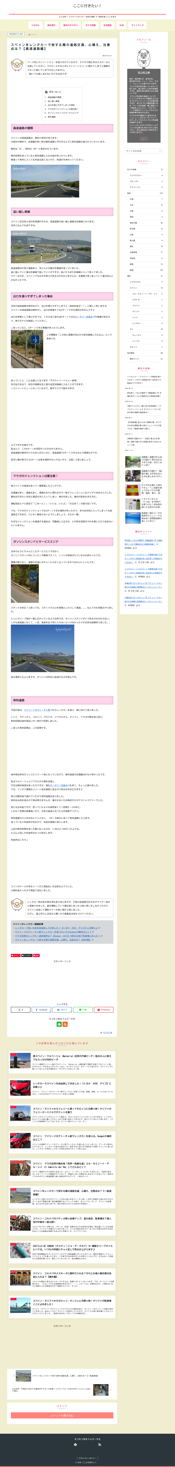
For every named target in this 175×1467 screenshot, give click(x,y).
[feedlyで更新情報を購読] (59, 1024)
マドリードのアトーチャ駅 (37, 710)
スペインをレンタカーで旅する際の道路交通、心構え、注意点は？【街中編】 (53, 940)
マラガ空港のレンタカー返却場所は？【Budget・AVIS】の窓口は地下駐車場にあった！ (57, 936)
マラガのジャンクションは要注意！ (63, 109)
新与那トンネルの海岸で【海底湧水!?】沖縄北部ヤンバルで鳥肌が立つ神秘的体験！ (144, 394)
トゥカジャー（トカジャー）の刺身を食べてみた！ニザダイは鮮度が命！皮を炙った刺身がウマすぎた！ (144, 380)
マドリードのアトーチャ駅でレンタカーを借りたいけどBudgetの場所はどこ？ (53, 932)
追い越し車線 (53, 101)
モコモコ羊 (144, 72)
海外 (37, 955)
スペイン (17, 955)
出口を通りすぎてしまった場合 (61, 105)
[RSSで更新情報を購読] (65, 1024)
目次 (51, 92)
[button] (160, 150)
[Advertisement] (62, 981)
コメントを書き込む (62, 1415)
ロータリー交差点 (84, 317)
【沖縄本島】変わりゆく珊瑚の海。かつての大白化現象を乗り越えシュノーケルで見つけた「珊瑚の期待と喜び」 (144, 425)
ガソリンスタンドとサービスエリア (63, 113)
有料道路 (51, 117)
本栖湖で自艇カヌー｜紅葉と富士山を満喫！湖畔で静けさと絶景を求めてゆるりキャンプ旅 (144, 442)
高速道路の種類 (54, 97)
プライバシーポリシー (87, 1458)
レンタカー (28, 955)
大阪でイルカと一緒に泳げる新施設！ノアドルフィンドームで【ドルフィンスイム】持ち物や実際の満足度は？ (144, 409)
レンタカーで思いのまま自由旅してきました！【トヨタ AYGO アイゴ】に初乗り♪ (56, 928)
